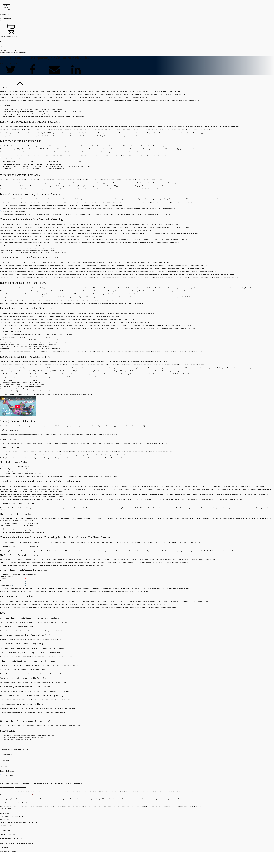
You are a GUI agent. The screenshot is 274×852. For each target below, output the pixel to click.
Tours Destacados (7, 822)
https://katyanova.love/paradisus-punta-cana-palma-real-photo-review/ (23, 737)
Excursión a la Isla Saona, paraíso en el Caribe (9, 779)
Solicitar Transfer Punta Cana (17, 816)
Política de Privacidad (19, 822)
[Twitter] (11, 74)
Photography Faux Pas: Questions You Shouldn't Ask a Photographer (14, 802)
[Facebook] (33, 74)
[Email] (54, 74)
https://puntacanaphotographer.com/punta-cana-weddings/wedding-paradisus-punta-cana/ (29, 735)
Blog (1, 822)
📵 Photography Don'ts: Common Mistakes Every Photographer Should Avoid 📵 (16, 794)
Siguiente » (10, 808)
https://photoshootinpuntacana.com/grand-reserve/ (17, 739)
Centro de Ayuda (4, 816)
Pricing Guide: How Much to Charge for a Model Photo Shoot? (13, 787)
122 (5, 808)
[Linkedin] (76, 74)
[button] (11, 33)
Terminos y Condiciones (31, 822)
